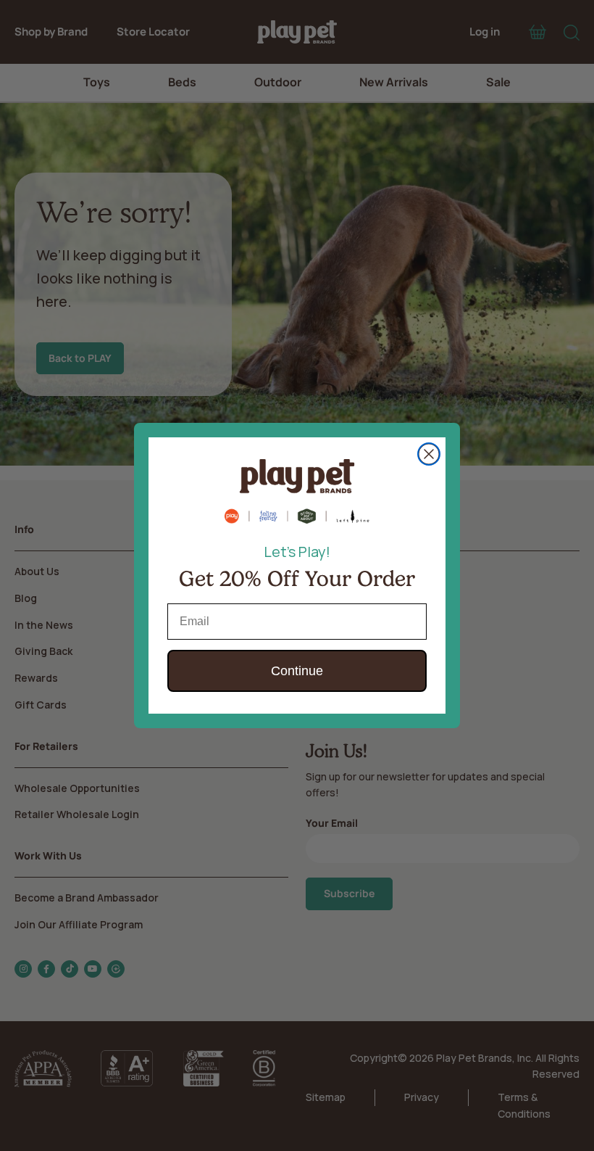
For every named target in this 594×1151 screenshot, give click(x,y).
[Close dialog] (429, 454)
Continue (297, 671)
